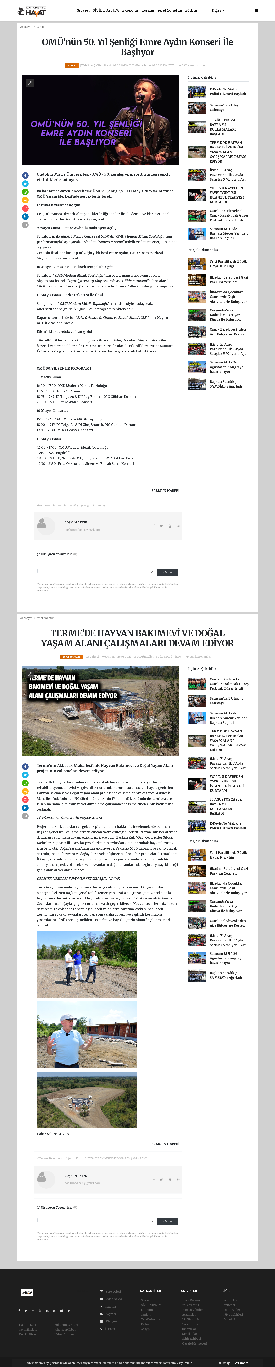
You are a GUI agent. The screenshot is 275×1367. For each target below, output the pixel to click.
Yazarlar (110, 1306)
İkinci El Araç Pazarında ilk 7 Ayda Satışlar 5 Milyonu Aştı (228, 174)
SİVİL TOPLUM (106, 10)
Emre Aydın (69, 402)
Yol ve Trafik (190, 1305)
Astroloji (229, 1319)
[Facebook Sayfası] (20, 1311)
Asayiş (145, 1329)
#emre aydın (101, 505)
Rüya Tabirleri (233, 1314)
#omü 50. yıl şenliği (77, 505)
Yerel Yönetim (169, 10)
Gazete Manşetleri (194, 1343)
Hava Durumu (192, 1300)
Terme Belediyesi (52, 782)
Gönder (167, 572)
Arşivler (110, 1314)
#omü (57, 505)
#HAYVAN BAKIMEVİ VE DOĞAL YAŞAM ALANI (115, 1158)
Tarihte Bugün (192, 1324)
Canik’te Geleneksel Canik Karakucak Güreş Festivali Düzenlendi (229, 215)
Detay (225, 1363)
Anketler (229, 1305)
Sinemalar (189, 1329)
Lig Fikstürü (190, 1319)
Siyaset (83, 10)
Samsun (167, 346)
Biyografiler (231, 1310)
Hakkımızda (27, 1325)
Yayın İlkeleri (28, 1329)
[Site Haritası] (63, 1311)
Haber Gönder (64, 1334)
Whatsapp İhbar (65, 1329)
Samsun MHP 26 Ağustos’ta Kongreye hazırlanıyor (226, 367)
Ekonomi (130, 10)
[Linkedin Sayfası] (49, 1311)
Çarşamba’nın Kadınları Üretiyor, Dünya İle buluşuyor (226, 315)
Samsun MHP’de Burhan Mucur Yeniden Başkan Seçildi (229, 233)
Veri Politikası (28, 1334)
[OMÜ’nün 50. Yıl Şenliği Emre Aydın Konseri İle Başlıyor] (100, 119)
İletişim (109, 1329)
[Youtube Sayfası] (41, 1311)
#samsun (43, 505)
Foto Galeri (113, 1291)
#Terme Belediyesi (50, 1158)
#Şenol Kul (73, 1158)
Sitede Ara (230, 1300)
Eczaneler (189, 1314)
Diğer (217, 10)
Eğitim (191, 10)
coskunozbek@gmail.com (83, 530)
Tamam (242, 1363)
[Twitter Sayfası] (27, 1311)
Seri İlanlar (189, 1334)
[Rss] (56, 1311)
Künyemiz (112, 1321)
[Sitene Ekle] (70, 1311)
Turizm (148, 10)
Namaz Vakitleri (193, 1310)
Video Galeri (113, 1299)
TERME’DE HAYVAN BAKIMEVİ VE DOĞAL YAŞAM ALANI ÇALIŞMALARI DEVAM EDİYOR (228, 152)
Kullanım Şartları (66, 1325)
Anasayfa (26, 27)
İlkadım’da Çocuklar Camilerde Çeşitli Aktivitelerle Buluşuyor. (228, 297)
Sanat (40, 27)
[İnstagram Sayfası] (34, 1311)
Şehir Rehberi (191, 1338)
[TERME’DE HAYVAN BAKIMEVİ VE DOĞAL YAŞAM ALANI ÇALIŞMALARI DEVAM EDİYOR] (100, 710)
